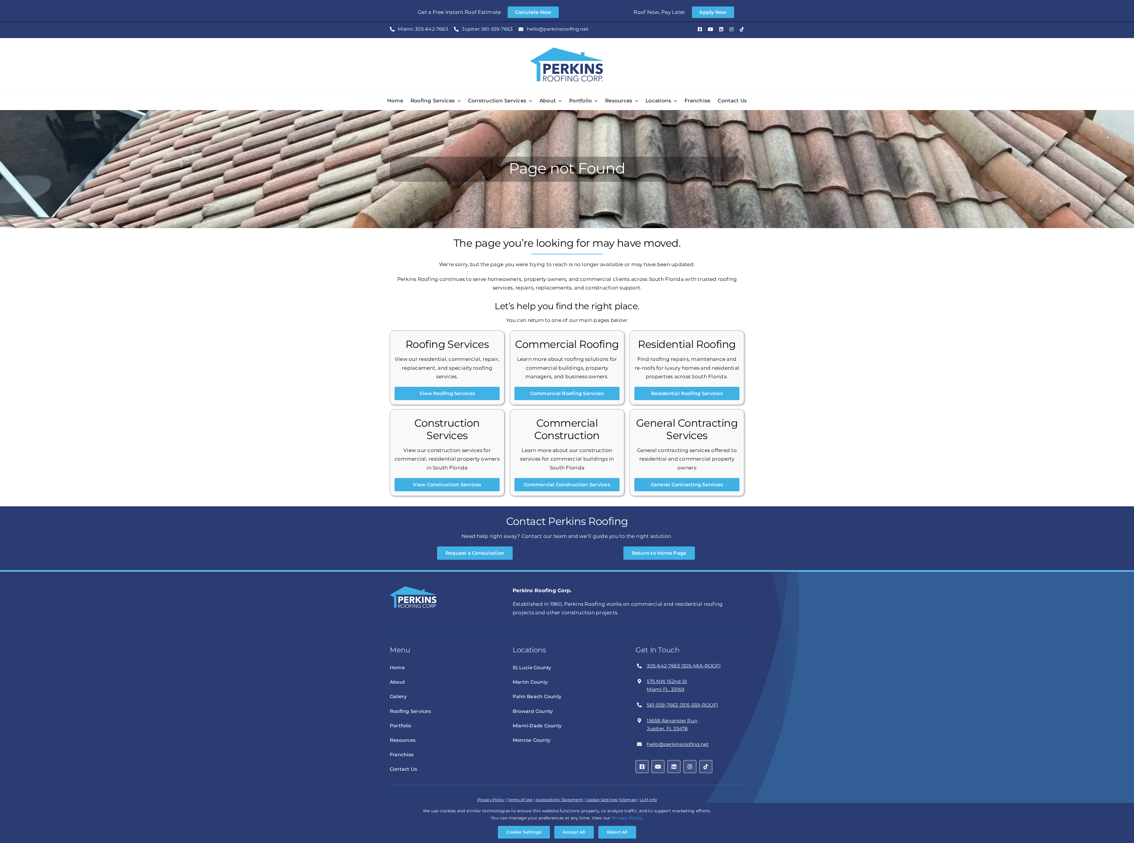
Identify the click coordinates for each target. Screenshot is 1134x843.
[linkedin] (721, 29)
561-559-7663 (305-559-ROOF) (682, 705)
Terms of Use (520, 799)
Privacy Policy (491, 799)
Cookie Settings (601, 799)
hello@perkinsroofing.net (678, 744)
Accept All (574, 832)
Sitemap (627, 799)
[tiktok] (741, 29)
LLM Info (648, 799)
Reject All (617, 832)
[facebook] (700, 29)
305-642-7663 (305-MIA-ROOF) (684, 666)
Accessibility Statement (559, 799)
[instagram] (731, 29)
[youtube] (710, 29)
